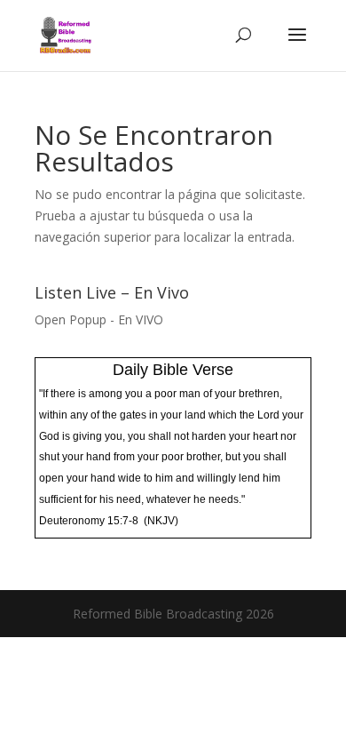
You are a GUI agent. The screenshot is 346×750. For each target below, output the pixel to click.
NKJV (161, 521)
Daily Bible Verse (173, 370)
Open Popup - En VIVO (99, 319)
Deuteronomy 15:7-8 (88, 521)
